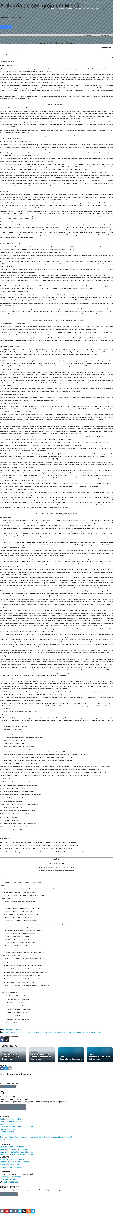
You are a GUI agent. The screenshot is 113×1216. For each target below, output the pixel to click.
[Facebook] (85, 3)
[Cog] (2, 1211)
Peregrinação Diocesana (77, 1032)
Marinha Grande (40, 1032)
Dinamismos (7, 1030)
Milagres (52, 1032)
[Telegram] (88, 3)
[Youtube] (82, 3)
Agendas (86, 8)
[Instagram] (91, 3)
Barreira (5, 1032)
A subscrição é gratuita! (9, 1084)
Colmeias (29, 1032)
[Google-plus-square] (104, 3)
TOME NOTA (8, 1045)
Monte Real (61, 1032)
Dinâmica (69, 8)
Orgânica (61, 8)
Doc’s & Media (95, 8)
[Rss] (95, 3)
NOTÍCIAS (77, 8)
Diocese (53, 8)
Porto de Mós (95, 1032)
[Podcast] (101, 3)
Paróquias (18, 1030)
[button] (104, 8)
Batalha (13, 1032)
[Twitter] (98, 3)
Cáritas (21, 1032)
